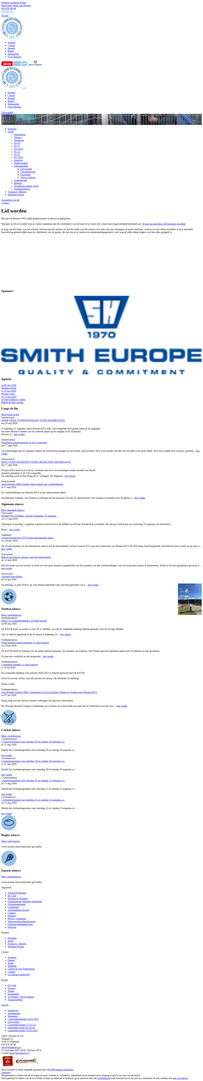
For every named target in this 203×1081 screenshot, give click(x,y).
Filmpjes (12, 915)
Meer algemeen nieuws (12, 510)
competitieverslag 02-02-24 (21, 1027)
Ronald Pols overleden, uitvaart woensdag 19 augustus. (29, 516)
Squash (11, 98)
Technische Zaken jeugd (26, 186)
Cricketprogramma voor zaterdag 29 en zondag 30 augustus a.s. (33, 741)
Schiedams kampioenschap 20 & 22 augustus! (24, 442)
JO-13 (17, 151)
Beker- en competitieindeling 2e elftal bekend (24, 620)
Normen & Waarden (18, 898)
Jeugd (10, 131)
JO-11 (17, 154)
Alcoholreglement (17, 904)
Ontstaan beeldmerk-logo (20, 924)
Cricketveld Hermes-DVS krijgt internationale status (27, 537)
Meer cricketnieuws (11, 736)
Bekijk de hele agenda (12, 402)
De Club (12, 895)
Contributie (13, 907)
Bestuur (18, 183)
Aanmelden (13, 994)
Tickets (4, 15)
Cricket (11, 95)
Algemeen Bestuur (17, 893)
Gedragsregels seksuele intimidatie (25, 901)
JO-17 (17, 146)
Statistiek (12, 966)
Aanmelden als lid (10, 200)
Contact (5, 203)
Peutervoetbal (21, 163)
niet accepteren (180, 1078)
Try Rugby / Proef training (21, 996)
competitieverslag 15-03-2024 (22, 1030)
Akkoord (5, 1072)
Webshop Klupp (16, 194)
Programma (20, 134)
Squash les (13, 1010)
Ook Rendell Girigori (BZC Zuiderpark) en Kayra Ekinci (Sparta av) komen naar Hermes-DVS (49, 692)
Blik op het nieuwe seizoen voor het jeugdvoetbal (26, 557)
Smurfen (18, 160)
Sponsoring (13, 104)
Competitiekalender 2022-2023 (23, 1019)
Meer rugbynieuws (10, 841)
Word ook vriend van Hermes (16, 5)
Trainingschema (22, 189)
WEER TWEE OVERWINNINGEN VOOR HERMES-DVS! (33, 420)
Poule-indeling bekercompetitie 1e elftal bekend (25, 642)
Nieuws (18, 137)
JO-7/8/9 (18, 157)
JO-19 (17, 143)
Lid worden (7, 112)
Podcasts (12, 927)
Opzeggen (25, 174)
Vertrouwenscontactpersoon (21, 921)
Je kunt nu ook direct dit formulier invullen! (164, 224)
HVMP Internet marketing (60, 1069)
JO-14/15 (18, 149)
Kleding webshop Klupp (13, 2)
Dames (11, 960)
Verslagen (19, 140)
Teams (11, 991)
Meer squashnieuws (11, 876)
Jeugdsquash (14, 1013)
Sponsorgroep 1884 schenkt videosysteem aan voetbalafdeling (32, 484)
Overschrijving (27, 171)
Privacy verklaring (17, 918)
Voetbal (11, 92)
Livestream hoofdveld (18, 974)
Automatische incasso (18, 910)
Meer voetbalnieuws (11, 615)
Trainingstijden (15, 999)
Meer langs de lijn (10, 414)
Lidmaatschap (21, 166)
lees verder (19, 434)
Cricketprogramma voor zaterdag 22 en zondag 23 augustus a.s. (33, 780)
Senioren (12, 128)
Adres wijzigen (28, 177)
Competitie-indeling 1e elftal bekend (19, 664)
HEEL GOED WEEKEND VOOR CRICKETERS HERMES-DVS (36, 462)
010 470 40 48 (8, 8)
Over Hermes (14, 107)
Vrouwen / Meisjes (17, 191)
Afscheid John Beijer (11, 576)
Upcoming (6, 115)
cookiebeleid (103, 1078)
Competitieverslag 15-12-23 (22, 1024)
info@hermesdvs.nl (11, 1047)
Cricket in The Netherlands (21, 969)
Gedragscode (20, 180)
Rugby (11, 101)
